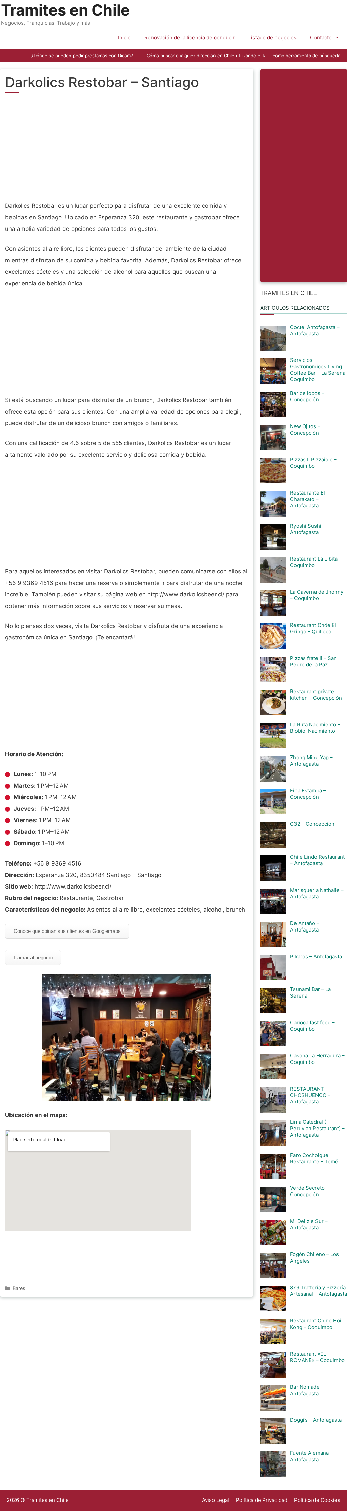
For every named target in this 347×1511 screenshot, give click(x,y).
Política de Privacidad (261, 1500)
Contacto (321, 37)
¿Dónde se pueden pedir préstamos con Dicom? (82, 55)
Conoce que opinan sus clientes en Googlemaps (67, 931)
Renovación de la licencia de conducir (189, 37)
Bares (19, 1288)
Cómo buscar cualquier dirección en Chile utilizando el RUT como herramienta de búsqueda (243, 55)
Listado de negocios (272, 37)
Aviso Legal (215, 1500)
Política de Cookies (317, 1500)
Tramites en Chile (65, 10)
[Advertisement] (126, 151)
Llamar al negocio (33, 957)
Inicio (124, 37)
